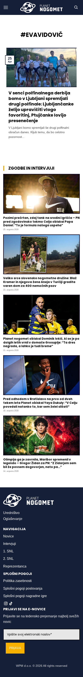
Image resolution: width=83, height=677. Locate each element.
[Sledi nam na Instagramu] (5, 604)
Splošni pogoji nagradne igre (25, 596)
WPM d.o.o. (24, 665)
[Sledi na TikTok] (11, 604)
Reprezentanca (14, 566)
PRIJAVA (15, 648)
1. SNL (8, 551)
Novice (8, 536)
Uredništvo (11, 513)
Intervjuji (9, 544)
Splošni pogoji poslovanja (22, 588)
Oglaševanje (12, 519)
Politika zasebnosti (17, 581)
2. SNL (8, 558)
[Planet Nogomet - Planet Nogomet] (41, 7)
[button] (5, 7)
